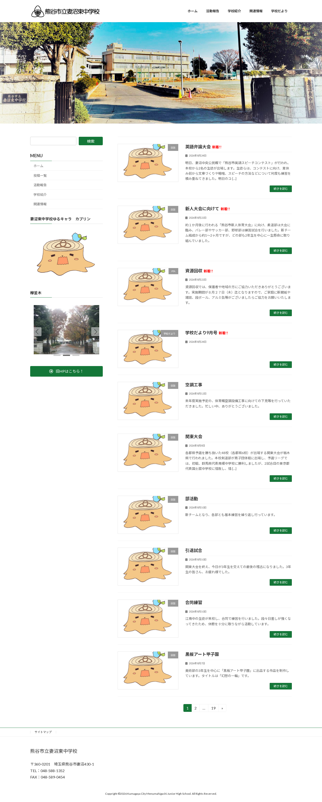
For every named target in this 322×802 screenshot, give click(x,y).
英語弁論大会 (203, 146)
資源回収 (199, 270)
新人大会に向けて (207, 208)
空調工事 (193, 384)
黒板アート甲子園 (202, 654)
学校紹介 (40, 195)
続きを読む (281, 188)
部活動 (191, 498)
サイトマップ (43, 732)
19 (213, 709)
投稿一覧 (40, 175)
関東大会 (193, 436)
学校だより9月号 (206, 332)
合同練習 (193, 602)
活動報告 (40, 185)
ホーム (38, 166)
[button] (95, 331)
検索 (91, 141)
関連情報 (40, 204)
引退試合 (193, 550)
